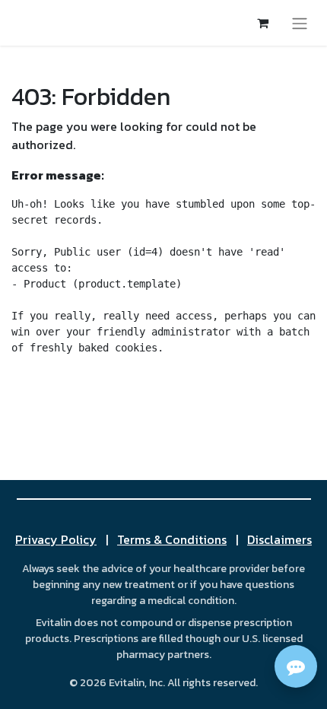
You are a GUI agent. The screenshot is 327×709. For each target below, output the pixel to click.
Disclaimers (279, 539)
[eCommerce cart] (262, 23)
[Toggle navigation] (300, 23)
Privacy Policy (56, 539)
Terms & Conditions (172, 539)
